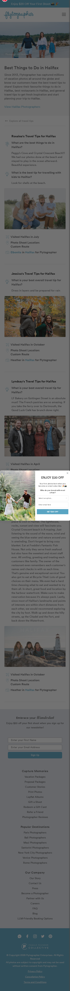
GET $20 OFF (52, 511)
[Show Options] (66, 498)
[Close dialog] (67, 473)
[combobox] (51, 498)
